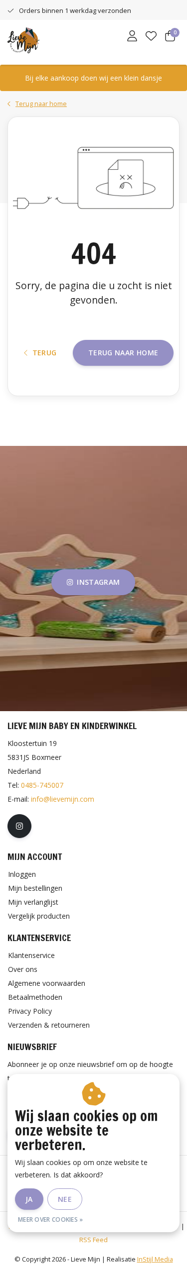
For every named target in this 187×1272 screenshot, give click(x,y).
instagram (98, 582)
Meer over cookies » (50, 1219)
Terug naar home (123, 352)
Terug (44, 352)
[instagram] (19, 826)
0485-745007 (42, 785)
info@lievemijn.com (62, 799)
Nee (65, 1199)
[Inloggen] (132, 37)
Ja (29, 1199)
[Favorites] (151, 37)
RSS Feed (93, 1239)
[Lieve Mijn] (23, 39)
